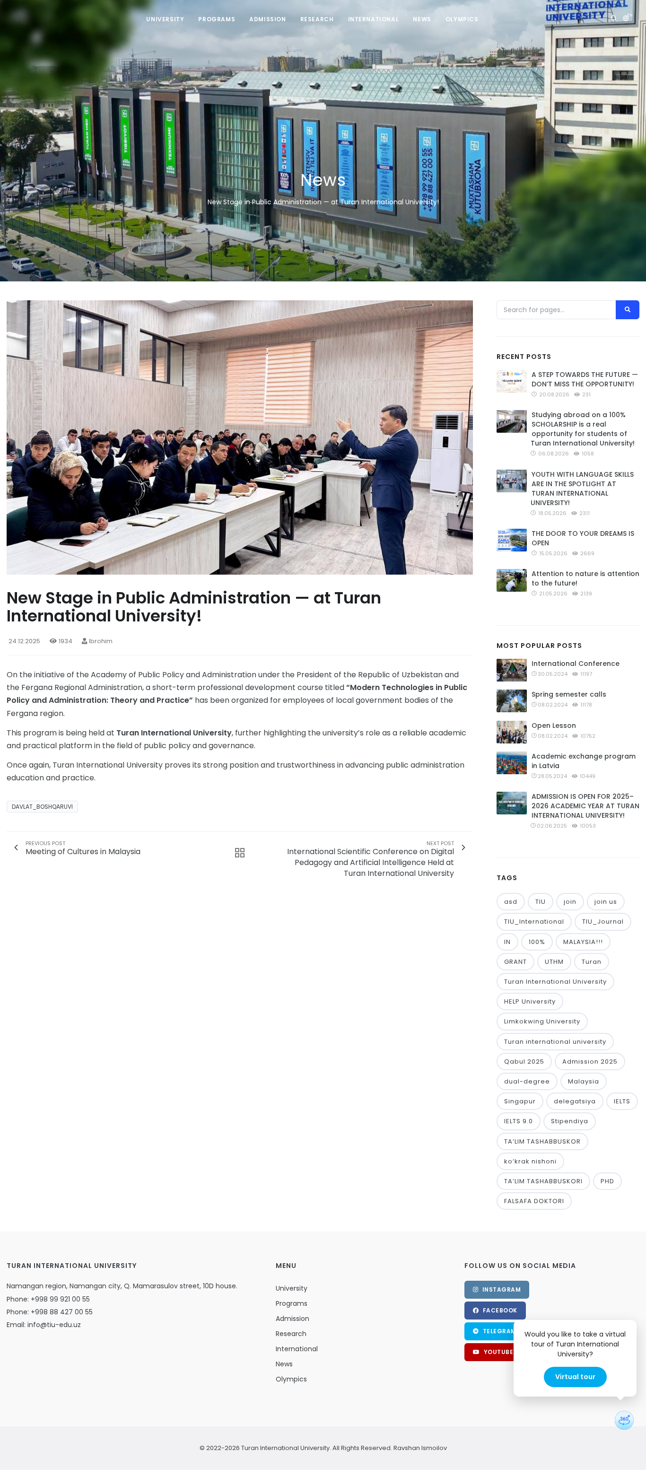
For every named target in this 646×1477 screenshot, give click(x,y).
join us (605, 901)
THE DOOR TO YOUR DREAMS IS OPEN (583, 538)
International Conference (576, 663)
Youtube (497, 1352)
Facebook (499, 1310)
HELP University (530, 1001)
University (165, 19)
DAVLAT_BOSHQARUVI (42, 807)
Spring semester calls (569, 694)
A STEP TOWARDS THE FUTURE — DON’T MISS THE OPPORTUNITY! (585, 379)
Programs (216, 19)
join (570, 901)
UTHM (554, 961)
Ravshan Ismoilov (419, 1447)
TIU (540, 901)
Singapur (520, 1101)
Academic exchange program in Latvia (584, 761)
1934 (65, 641)
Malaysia (583, 1081)
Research (317, 19)
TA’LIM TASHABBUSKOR (542, 1141)
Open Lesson (554, 725)
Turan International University (555, 981)
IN (507, 941)
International (373, 19)
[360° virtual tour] (624, 1420)
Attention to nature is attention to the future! (585, 578)
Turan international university (555, 1041)
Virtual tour (575, 1376)
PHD (607, 1181)
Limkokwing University (542, 1021)
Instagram (500, 1289)
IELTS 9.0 (518, 1121)
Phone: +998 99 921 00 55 (48, 1299)
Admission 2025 (590, 1061)
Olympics (462, 19)
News (422, 19)
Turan (592, 961)
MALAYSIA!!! (583, 941)
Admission (267, 19)
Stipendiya (569, 1121)
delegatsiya (575, 1101)
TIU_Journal (603, 921)
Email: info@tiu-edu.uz (44, 1324)
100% (537, 941)
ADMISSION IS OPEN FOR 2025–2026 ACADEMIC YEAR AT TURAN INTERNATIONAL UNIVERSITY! (585, 806)
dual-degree (527, 1081)
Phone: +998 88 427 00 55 (50, 1312)
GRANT (515, 961)
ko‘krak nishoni (530, 1161)
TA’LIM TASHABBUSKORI (543, 1181)
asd (510, 901)
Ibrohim (101, 641)
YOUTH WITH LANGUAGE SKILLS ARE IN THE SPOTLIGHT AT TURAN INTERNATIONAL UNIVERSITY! (582, 488)
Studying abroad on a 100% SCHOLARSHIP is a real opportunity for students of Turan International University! (583, 429)
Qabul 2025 (524, 1061)
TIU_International (534, 921)
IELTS (622, 1101)
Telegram (498, 1331)
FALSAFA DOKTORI (534, 1201)
